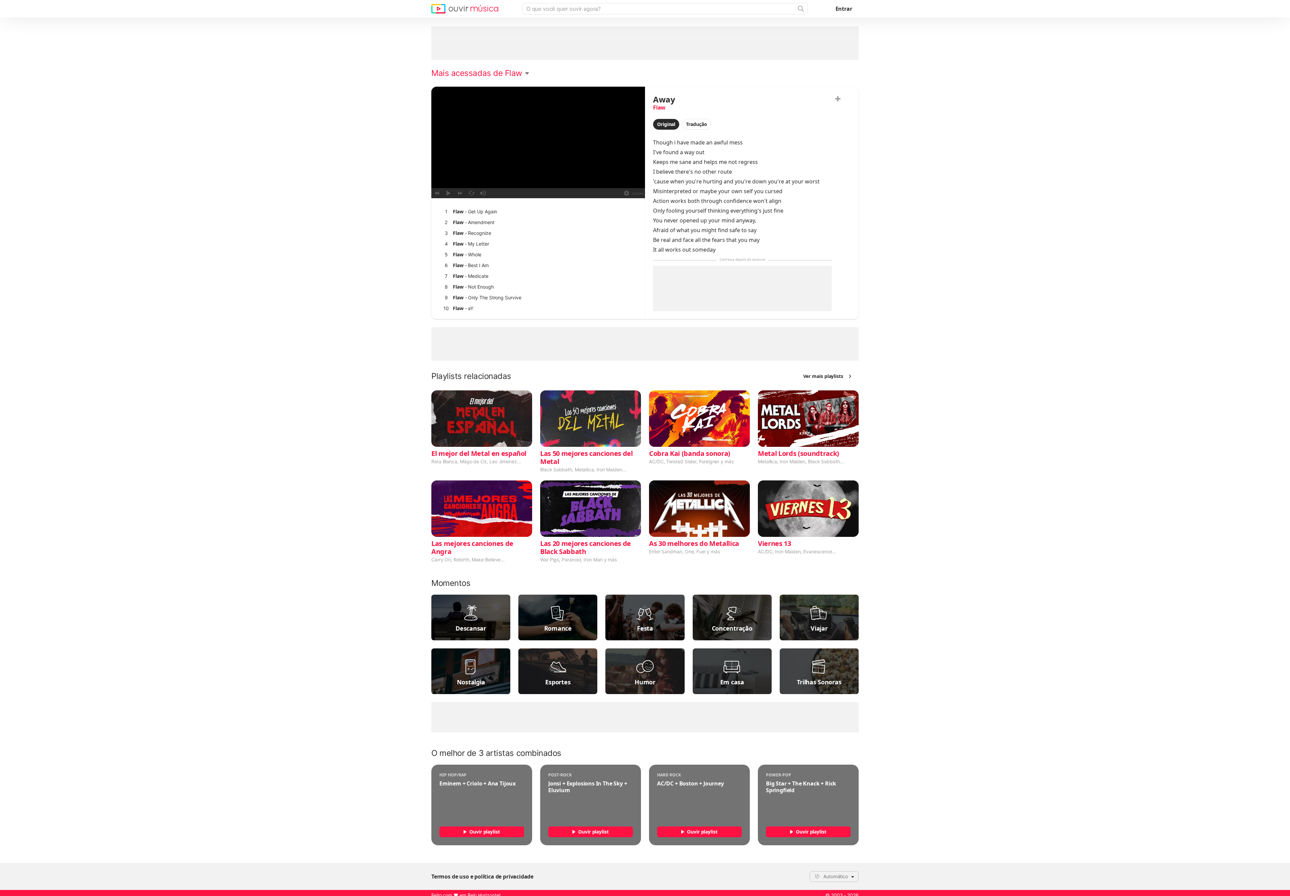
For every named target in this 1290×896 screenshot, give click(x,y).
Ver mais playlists (823, 376)
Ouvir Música (464, 8)
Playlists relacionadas (471, 376)
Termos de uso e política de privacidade (482, 876)
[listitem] (536, 211)
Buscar (800, 8)
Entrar (843, 8)
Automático (835, 876)
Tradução (696, 124)
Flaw (659, 107)
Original (666, 124)
